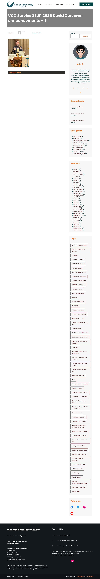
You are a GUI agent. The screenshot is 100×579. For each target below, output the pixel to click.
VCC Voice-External (79, 153)
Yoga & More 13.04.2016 (78, 487)
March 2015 (76, 226)
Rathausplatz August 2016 (79, 436)
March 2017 (76, 184)
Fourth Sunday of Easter (77, 114)
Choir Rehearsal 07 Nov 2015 (80, 333)
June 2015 (76, 221)
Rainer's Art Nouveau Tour (79, 431)
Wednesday (75, 473)
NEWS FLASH (76, 142)
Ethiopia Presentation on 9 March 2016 (79, 352)
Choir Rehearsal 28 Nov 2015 (80, 337)
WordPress (90, 576)
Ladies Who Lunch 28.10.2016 (80, 392)
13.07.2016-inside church (79, 272)
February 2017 (77, 186)
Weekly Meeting (76, 477)
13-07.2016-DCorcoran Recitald (78, 250)
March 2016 (76, 204)
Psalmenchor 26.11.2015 (78, 417)
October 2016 (77, 193)
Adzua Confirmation (77, 310)
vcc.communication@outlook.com (63, 555)
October (84, 396)
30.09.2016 (75, 306)
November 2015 (77, 212)
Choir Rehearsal (76, 329)
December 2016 (78, 189)
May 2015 (76, 223)
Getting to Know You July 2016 (79, 370)
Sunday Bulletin (77, 147)
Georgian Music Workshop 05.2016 (79, 364)
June (73, 380)
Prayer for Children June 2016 (79, 402)
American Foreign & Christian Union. (34, 569)
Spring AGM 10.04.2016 (78, 446)
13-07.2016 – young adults (79, 245)
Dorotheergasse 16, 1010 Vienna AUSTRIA (68, 546)
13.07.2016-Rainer (77, 289)
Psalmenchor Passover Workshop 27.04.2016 (78, 426)
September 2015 (78, 215)
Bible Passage (77, 136)
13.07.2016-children (77, 268)
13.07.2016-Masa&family (79, 281)
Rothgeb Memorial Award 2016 (79, 441)
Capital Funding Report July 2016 (80, 323)
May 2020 (76, 169)
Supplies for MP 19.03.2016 (79, 454)
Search (72, 33)
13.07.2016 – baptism (78, 260)
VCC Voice (11, 33)
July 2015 (75, 219)
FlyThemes (80, 576)
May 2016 (76, 200)
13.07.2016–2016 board (78, 264)
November (75, 396)
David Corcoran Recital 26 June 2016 (79, 342)
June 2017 (76, 178)
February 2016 (77, 206)
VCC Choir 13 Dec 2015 (78, 464)
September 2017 (78, 175)
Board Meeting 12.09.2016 (79, 314)
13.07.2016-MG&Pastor (78, 285)
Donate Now (86, 4)
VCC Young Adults (77, 469)
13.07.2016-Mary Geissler (79, 276)
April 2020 (76, 171)
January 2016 (77, 208)
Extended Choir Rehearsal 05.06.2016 (79, 358)
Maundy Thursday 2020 (77, 121)
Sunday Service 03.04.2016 (79, 450)
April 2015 (76, 224)
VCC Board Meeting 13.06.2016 (77, 459)
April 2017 (76, 182)
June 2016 (76, 199)
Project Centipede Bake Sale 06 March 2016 (80, 408)
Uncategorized (77, 149)
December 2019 (77, 173)
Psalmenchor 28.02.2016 (79, 421)
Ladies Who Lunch (77, 388)
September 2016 (78, 195)
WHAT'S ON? (77, 155)
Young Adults (75, 491)
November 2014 (77, 230)
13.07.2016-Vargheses (78, 293)
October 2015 (77, 213)
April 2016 (76, 202)
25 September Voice (78, 302)
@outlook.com (72, 540)
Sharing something (78, 146)
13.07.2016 (74, 255)
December (75, 347)
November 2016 (77, 191)
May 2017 (76, 180)
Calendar (76, 138)
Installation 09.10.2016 (78, 376)
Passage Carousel (78, 144)
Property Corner (77, 413)
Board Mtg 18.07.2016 (78, 318)
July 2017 (75, 177)
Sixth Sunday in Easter (76, 107)
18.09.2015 (74, 297)
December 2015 (78, 210)
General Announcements (80, 140)
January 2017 (77, 188)
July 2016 (75, 197)
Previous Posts (15, 72)
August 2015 (76, 217)
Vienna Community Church (23, 529)
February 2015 (77, 228)
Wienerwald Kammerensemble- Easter (80, 482)
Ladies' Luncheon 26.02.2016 (80, 384)
